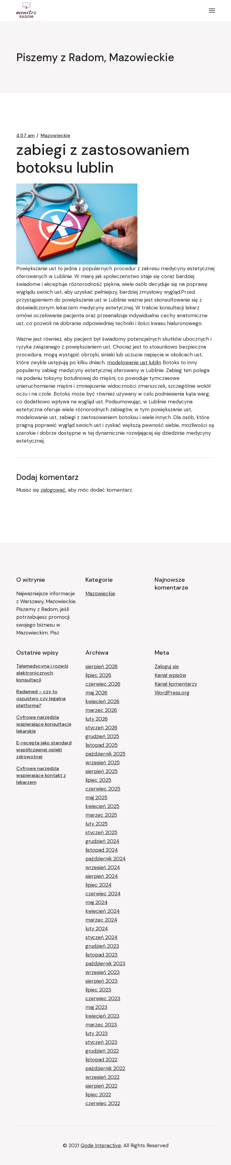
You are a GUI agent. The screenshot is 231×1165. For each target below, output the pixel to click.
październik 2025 (105, 753)
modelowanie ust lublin (134, 362)
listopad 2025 (101, 745)
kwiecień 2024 (102, 911)
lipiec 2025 (98, 780)
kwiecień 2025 (102, 806)
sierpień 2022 (101, 1085)
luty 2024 (96, 928)
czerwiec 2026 (102, 684)
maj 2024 (96, 902)
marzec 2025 (101, 815)
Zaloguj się (167, 666)
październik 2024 (105, 858)
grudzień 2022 (102, 1051)
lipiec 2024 (98, 885)
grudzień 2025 (102, 736)
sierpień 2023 (101, 981)
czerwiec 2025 (102, 788)
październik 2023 (105, 963)
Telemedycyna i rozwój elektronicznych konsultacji (42, 673)
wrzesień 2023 (102, 972)
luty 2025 (96, 823)
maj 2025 (96, 797)
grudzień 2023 (102, 946)
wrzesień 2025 (102, 762)
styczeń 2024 (101, 937)
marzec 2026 (101, 710)
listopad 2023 (101, 954)
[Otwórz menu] (212, 11)
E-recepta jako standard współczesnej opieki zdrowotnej (44, 750)
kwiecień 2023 (102, 1016)
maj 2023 (96, 1007)
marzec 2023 (101, 1024)
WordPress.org (172, 692)
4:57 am (25, 136)
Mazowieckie (55, 136)
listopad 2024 (101, 850)
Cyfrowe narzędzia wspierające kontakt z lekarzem (41, 775)
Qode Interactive (101, 1145)
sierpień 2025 (101, 771)
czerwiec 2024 (103, 893)
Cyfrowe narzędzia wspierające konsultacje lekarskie (43, 724)
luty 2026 (96, 719)
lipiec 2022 (98, 1094)
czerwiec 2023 (102, 998)
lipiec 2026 (98, 675)
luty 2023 (96, 1033)
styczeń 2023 (101, 1042)
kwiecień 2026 (102, 701)
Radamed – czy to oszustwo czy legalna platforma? (41, 698)
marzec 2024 (101, 919)
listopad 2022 (101, 1059)
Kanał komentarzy (176, 684)
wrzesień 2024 (102, 867)
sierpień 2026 (101, 666)
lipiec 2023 (98, 989)
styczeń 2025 (101, 832)
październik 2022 (105, 1068)
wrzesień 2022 (102, 1077)
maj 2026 (96, 692)
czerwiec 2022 (102, 1103)
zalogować (53, 490)
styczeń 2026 (101, 727)
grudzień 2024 (102, 841)
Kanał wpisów (170, 675)
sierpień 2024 (101, 876)
